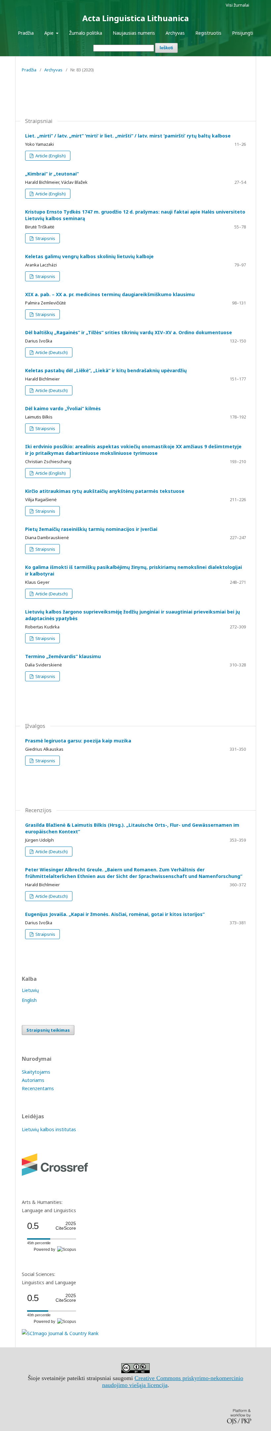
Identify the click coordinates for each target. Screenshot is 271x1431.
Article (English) (50, 156)
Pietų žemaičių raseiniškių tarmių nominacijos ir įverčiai (91, 529)
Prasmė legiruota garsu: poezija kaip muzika (78, 740)
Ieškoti (166, 47)
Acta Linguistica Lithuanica (135, 18)
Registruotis (208, 33)
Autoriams (33, 1080)
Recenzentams (38, 1088)
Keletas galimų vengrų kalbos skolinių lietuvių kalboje (89, 256)
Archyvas (175, 33)
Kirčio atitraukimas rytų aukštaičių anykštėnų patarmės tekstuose (104, 491)
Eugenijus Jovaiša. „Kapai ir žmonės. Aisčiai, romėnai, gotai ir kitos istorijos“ (115, 914)
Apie (49, 33)
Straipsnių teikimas (48, 1030)
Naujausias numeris (134, 33)
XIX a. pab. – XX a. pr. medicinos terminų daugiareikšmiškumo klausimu (110, 294)
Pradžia (26, 33)
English (29, 1000)
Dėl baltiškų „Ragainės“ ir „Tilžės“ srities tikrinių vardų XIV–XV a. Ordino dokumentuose (128, 332)
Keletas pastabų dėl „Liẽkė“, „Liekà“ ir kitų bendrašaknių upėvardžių (106, 370)
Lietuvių (30, 990)
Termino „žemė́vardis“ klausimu (63, 656)
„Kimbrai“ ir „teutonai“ (52, 174)
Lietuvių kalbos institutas (49, 1129)
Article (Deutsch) (51, 352)
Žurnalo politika (85, 33)
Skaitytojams (36, 1072)
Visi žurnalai (237, 5)
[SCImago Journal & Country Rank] (60, 1333)
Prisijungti (242, 33)
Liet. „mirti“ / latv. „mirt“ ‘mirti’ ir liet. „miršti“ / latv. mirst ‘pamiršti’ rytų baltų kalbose (128, 136)
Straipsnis (44, 238)
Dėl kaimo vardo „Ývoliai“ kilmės (63, 408)
